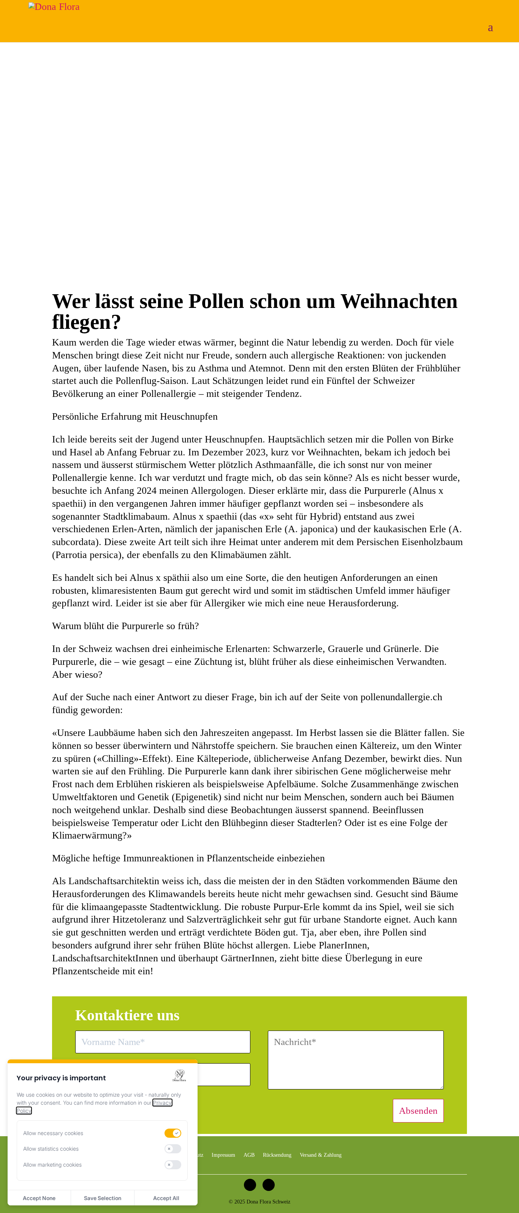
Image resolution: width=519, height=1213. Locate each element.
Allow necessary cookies (53, 1133)
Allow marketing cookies (52, 1164)
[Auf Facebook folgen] (269, 1185)
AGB (249, 1155)
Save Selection (102, 1198)
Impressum (223, 1155)
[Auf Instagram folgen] (250, 1185)
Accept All (166, 1198)
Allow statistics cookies (51, 1148)
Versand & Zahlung (321, 1155)
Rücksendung (277, 1155)
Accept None (39, 1198)
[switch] (173, 1133)
